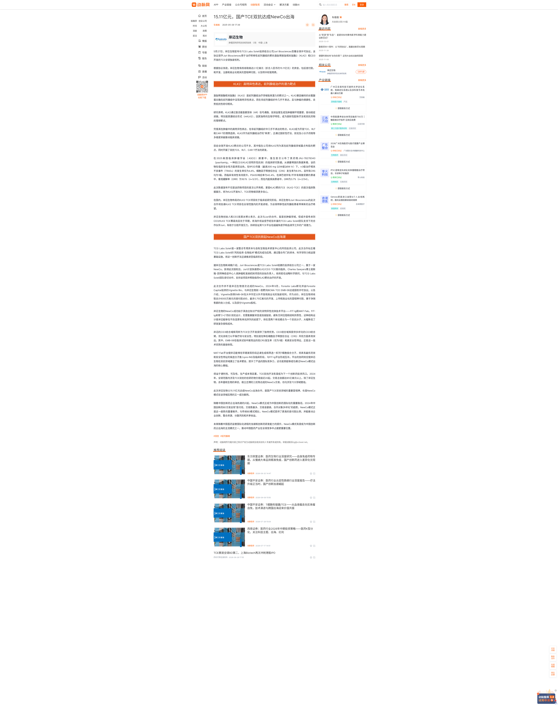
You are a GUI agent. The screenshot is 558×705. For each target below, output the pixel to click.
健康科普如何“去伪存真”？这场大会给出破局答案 (341, 55)
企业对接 (553, 649)
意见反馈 (553, 674)
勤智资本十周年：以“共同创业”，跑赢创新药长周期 (342, 46)
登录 (362, 4)
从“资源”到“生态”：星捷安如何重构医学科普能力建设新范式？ (342, 36)
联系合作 (553, 657)
